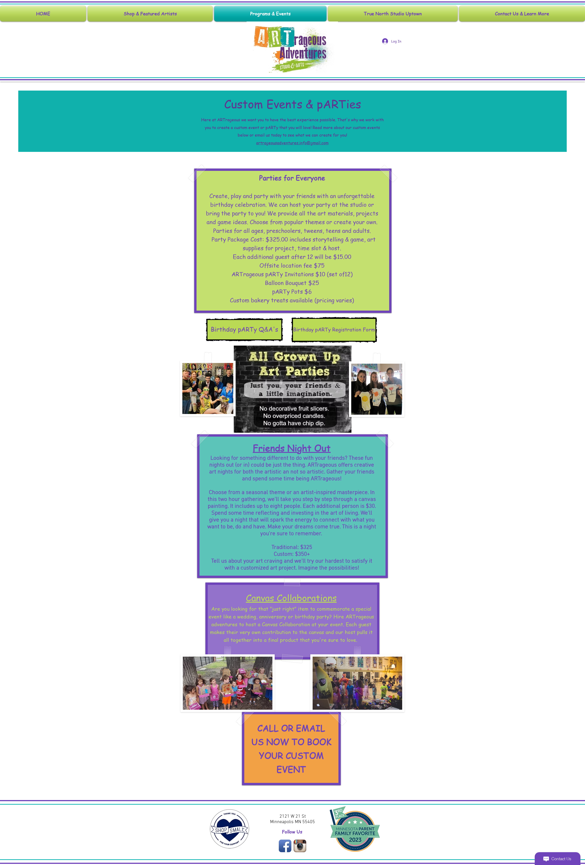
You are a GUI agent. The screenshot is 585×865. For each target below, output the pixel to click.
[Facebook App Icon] (285, 846)
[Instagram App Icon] (300, 846)
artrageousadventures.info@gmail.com (292, 142)
